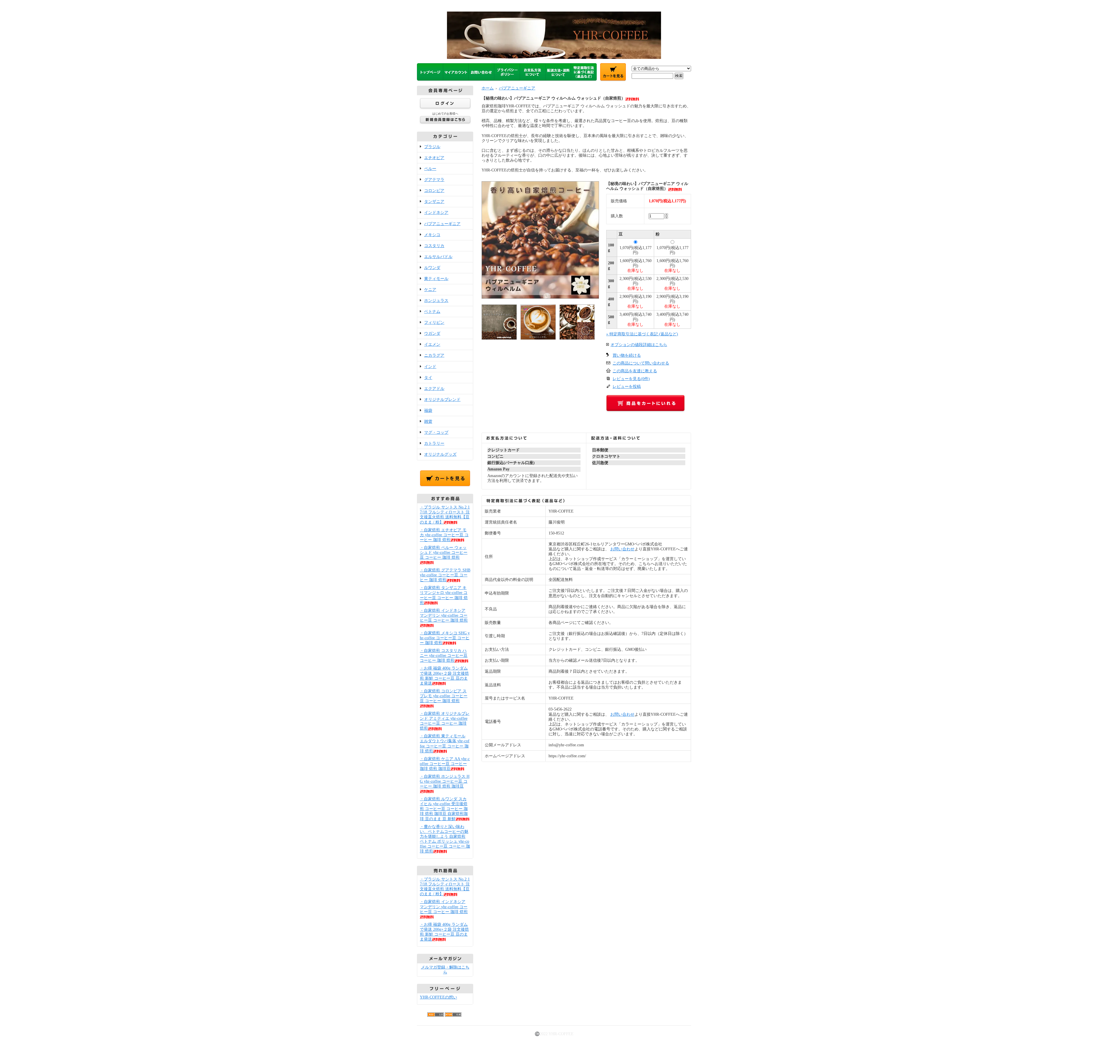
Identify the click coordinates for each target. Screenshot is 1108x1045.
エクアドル (434, 388)
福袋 (428, 410)
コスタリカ (434, 246)
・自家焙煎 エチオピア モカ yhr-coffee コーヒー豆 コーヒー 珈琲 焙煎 (444, 535)
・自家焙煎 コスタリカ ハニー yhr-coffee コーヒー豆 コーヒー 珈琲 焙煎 (443, 655)
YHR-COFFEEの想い (438, 997)
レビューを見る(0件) (631, 379)
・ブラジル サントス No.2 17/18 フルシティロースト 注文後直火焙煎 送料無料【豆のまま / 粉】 (445, 514)
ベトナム (432, 311)
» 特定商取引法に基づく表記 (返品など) (642, 334)
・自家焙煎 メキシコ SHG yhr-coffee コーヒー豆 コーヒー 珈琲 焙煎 (445, 638)
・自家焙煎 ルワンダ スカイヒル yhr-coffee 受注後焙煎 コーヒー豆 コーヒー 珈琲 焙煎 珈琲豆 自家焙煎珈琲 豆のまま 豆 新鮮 (444, 809)
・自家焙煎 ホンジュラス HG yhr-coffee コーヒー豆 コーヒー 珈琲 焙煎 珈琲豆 (444, 781)
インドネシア (436, 212)
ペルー (430, 169)
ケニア (430, 289)
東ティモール (436, 278)
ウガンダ (432, 333)
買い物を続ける (627, 355)
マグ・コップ (436, 432)
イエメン (432, 344)
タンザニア (434, 201)
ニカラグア (434, 355)
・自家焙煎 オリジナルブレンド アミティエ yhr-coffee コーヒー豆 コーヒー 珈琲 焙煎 (444, 720)
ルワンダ (432, 268)
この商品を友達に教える (635, 371)
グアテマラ (434, 179)
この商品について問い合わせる (641, 363)
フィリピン (434, 322)
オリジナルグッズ (440, 454)
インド (430, 366)
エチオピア (434, 158)
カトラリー (434, 443)
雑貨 (428, 421)
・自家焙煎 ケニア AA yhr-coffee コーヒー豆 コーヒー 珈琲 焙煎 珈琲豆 (445, 764)
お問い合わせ (622, 549)
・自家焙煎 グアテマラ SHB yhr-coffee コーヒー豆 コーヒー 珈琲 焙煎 (445, 575)
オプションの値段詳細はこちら (639, 345)
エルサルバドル (438, 257)
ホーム (488, 88)
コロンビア (434, 190)
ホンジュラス (436, 300)
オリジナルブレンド (442, 399)
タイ (428, 377)
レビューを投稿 (627, 386)
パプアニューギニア (442, 224)
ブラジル (432, 147)
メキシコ (432, 235)
